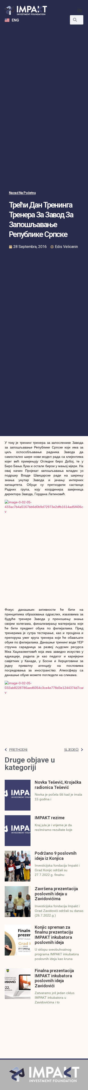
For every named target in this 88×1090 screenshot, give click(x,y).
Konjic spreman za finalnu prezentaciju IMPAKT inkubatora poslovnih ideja (54, 935)
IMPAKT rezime (50, 817)
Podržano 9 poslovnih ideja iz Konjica (56, 856)
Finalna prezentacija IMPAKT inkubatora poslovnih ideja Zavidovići (54, 978)
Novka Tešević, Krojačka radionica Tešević (58, 785)
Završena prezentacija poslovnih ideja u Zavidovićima (56, 893)
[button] (79, 10)
